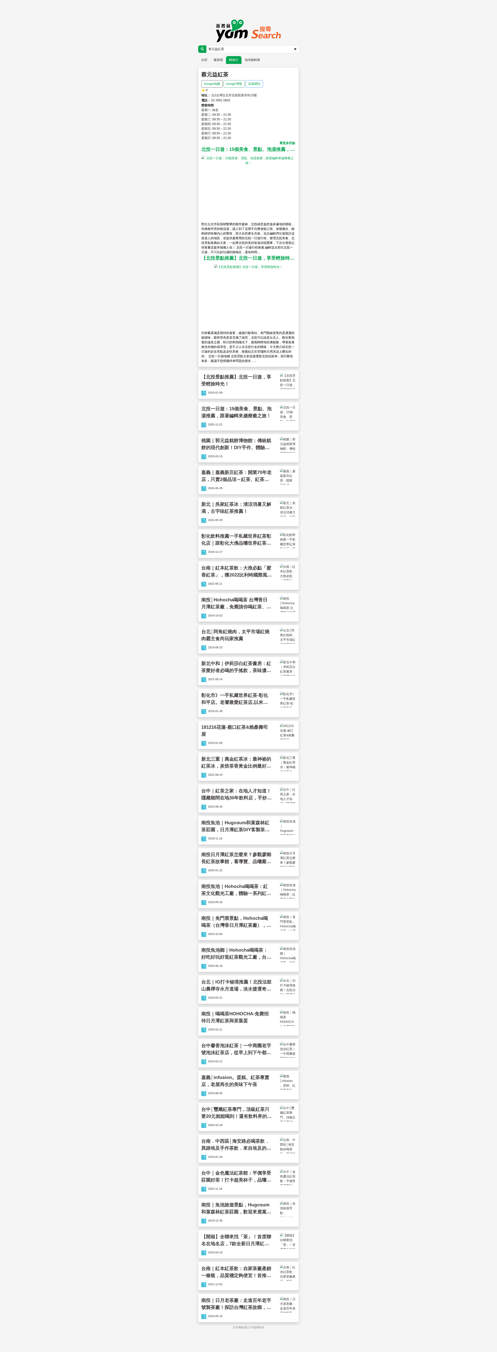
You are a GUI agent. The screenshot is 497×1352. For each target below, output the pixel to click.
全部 (204, 60)
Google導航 (234, 83)
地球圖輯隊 (252, 60)
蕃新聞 (218, 60)
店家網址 (254, 83)
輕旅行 (233, 60)
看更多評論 (287, 143)
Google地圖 (212, 83)
